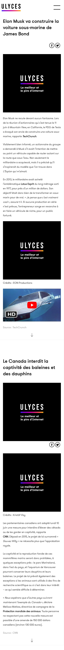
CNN (5, 536)
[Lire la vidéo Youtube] (32, 305)
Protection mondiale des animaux (21, 611)
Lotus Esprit (27, 184)
